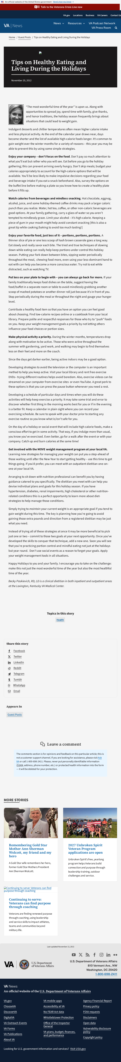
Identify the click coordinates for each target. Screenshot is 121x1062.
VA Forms (9, 1029)
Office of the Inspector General (56, 1024)
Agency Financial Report (97, 1001)
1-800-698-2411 (106, 974)
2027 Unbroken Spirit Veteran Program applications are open (85, 849)
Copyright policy (92, 1037)
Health (60, 620)
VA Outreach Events (15, 1023)
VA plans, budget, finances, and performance (59, 1033)
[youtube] (74, 955)
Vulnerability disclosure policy (97, 1030)
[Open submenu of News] (62, 23)
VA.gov (8, 1001)
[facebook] (94, 955)
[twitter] (81, 955)
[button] (60, 7)
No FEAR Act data (53, 1012)
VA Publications (13, 1034)
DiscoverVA (10, 1012)
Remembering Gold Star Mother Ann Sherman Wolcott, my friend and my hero (30, 850)
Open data (89, 1023)
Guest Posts (15, 715)
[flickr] (115, 955)
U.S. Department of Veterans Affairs (65, 991)
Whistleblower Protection (58, 1017)
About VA (9, 1040)
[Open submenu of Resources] (83, 23)
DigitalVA (9, 1017)
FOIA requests (91, 1012)
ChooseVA (10, 1006)
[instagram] (101, 955)
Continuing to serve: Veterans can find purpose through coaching (30, 903)
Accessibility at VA (54, 1006)
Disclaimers (90, 1017)
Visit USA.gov (78, 1049)
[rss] (87, 955)
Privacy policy (91, 1006)
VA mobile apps (52, 1001)
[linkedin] (108, 955)
